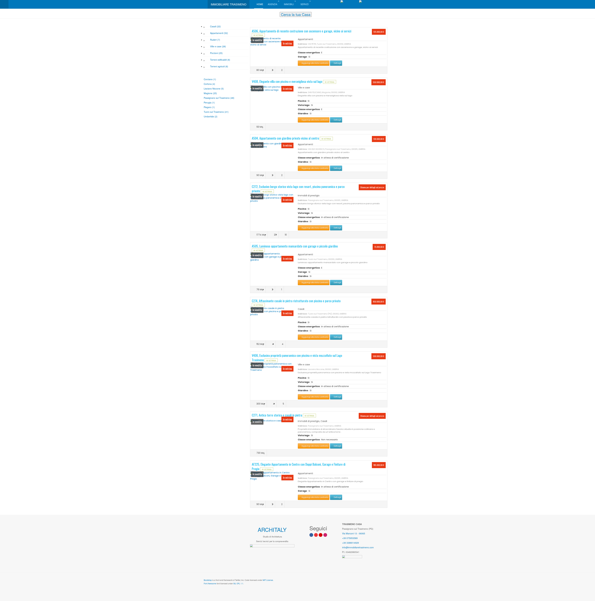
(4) (213, 83)
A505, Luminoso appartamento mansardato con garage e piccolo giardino (295, 246)
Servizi (304, 4)
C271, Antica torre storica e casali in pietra (277, 415)
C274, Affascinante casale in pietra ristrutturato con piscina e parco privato (296, 300)
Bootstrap (208, 580)
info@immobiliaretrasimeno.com (358, 547)
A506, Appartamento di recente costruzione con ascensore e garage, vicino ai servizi (301, 31)
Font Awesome (210, 583)
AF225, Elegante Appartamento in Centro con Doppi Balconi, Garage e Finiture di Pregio (298, 466)
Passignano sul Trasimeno (217, 97)
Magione (208, 93)
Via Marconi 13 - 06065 (353, 533)
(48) (232, 97)
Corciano (208, 79)
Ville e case (304, 87)
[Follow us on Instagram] (325, 535)
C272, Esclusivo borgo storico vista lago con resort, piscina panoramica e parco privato (298, 188)
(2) (216, 116)
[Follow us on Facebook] (311, 535)
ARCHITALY (272, 529)
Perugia (208, 102)
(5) (222, 88)
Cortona (208, 83)
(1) (214, 79)
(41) (227, 111)
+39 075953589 (350, 538)
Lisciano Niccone (212, 88)
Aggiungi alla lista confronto (314, 63)
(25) (215, 93)
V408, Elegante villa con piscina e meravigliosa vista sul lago (287, 81)
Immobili (289, 4)
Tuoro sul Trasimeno (214, 111)
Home (260, 4)
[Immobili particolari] (272, 41)
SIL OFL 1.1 (238, 583)
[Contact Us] (320, 535)
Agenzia (272, 4)
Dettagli (337, 63)
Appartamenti (305, 39)
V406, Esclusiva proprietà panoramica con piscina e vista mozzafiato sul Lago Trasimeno (297, 357)
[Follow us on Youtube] (316, 535)
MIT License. (268, 580)
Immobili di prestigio (309, 195)
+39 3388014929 (350, 542)
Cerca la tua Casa (295, 14)
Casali (301, 309)
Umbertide (209, 116)
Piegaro (208, 107)
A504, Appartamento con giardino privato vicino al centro (286, 138)
